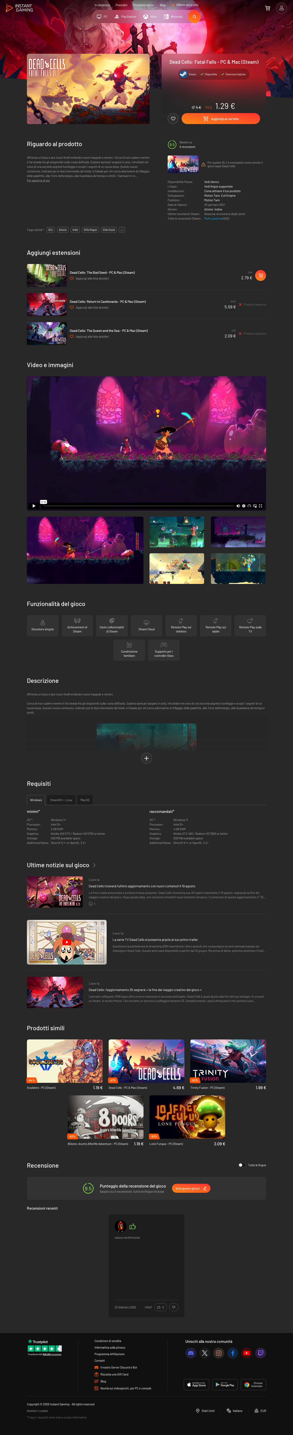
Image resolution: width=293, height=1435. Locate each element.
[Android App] (225, 1384)
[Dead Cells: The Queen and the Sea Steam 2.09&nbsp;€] (47, 333)
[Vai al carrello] (267, 8)
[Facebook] (232, 1353)
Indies (218, 209)
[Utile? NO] (173, 1307)
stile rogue (90, 229)
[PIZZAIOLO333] (121, 1226)
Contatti (99, 1360)
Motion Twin (212, 195)
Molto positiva (213, 218)
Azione (208, 209)
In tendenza (102, 5)
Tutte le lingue (257, 1165)
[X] (204, 1353)
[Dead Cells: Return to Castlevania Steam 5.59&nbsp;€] (47, 304)
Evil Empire (228, 195)
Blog (162, 5)
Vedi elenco (211, 182)
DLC (50, 229)
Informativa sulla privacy (109, 1347)
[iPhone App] (196, 1384)
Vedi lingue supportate (218, 186)
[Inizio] (19, 8)
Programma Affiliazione (109, 1354)
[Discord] (190, 1353)
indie (75, 229)
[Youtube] (246, 1353)
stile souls (109, 229)
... (122, 229)
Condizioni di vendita (107, 1341)
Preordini (121, 5)
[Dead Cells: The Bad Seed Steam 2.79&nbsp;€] (47, 275)
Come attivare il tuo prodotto (222, 191)
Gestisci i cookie (37, 1411)
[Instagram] (218, 1353)
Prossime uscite (143, 5)
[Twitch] (260, 1353)
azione (63, 229)
